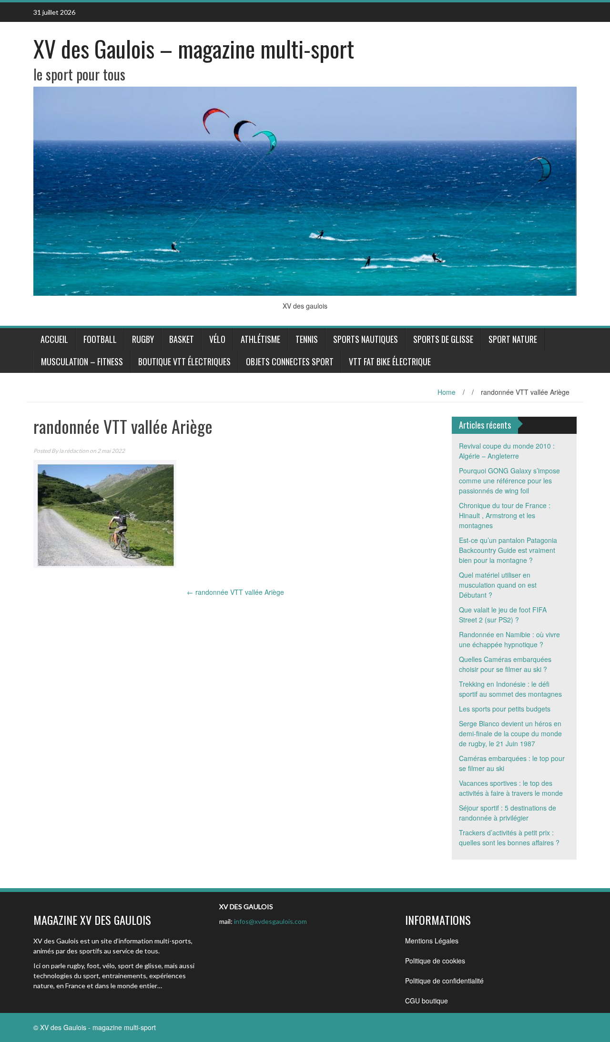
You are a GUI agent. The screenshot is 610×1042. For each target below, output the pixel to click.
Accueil (54, 339)
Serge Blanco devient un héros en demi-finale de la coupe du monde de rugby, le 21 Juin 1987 (510, 733)
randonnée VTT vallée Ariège (235, 592)
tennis (306, 339)
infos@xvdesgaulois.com (270, 921)
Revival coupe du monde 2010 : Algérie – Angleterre (507, 451)
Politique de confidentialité (444, 980)
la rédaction (74, 450)
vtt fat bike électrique (390, 361)
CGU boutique (426, 1000)
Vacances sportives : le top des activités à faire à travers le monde (511, 788)
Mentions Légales (431, 940)
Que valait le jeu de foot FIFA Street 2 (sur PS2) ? (503, 614)
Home (446, 392)
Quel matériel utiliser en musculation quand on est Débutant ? (498, 585)
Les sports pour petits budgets (504, 708)
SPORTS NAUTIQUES (365, 339)
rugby (143, 339)
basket (181, 339)
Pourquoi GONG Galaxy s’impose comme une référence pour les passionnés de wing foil (509, 480)
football (100, 339)
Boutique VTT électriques (184, 361)
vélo (217, 339)
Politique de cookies (435, 960)
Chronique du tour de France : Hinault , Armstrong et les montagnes (504, 515)
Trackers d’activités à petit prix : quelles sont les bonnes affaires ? (509, 837)
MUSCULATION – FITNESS (82, 361)
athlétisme (260, 339)
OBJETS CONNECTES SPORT (290, 361)
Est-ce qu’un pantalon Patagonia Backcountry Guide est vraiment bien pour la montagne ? (508, 550)
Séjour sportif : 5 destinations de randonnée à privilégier (507, 812)
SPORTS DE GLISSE (443, 339)
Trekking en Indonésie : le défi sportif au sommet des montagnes (510, 689)
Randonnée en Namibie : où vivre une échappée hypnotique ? (509, 639)
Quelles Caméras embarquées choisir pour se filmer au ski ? (505, 664)
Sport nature (512, 339)
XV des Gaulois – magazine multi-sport (193, 48)
